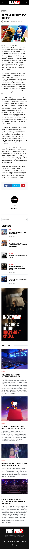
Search (26, 219)
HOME (4, 541)
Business (4, 11)
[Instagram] (13, 545)
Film (9, 240)
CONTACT (23, 541)
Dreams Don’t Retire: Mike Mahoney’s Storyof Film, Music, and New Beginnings (18, 245)
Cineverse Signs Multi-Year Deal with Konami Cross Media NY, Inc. (14, 464)
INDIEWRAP (14, 208)
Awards (10, 276)
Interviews (11, 253)
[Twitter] (16, 545)
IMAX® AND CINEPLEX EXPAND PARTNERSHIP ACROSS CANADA (11, 375)
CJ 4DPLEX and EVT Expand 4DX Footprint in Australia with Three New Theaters (13, 501)
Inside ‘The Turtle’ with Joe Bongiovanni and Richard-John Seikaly (17, 268)
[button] (2, 2)
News (10, 229)
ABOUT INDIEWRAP (13, 541)
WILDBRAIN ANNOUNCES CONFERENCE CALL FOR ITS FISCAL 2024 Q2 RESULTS (13, 427)
